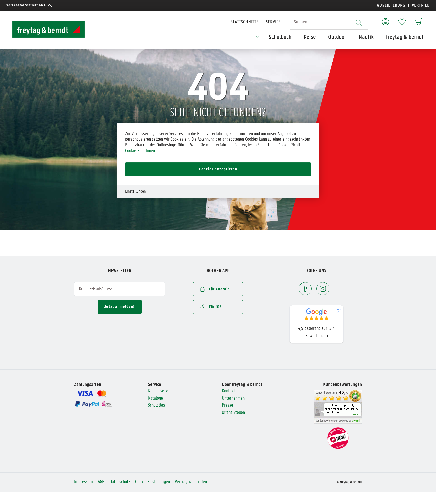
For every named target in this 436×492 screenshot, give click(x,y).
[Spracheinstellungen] (257, 38)
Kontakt (228, 391)
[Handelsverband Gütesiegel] (338, 438)
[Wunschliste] (402, 19)
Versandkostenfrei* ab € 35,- (29, 5)
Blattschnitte (244, 22)
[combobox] (329, 23)
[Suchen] (358, 22)
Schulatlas (156, 405)
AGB (101, 482)
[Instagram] (322, 288)
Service (273, 22)
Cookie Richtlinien (140, 151)
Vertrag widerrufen (191, 482)
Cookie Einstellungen (152, 482)
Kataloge (155, 398)
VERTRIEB (420, 5)
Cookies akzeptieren (218, 169)
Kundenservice (160, 391)
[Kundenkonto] (385, 19)
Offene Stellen (233, 412)
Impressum (83, 482)
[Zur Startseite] (43, 29)
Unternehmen (233, 398)
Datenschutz (120, 482)
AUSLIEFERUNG (391, 5)
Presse (227, 405)
